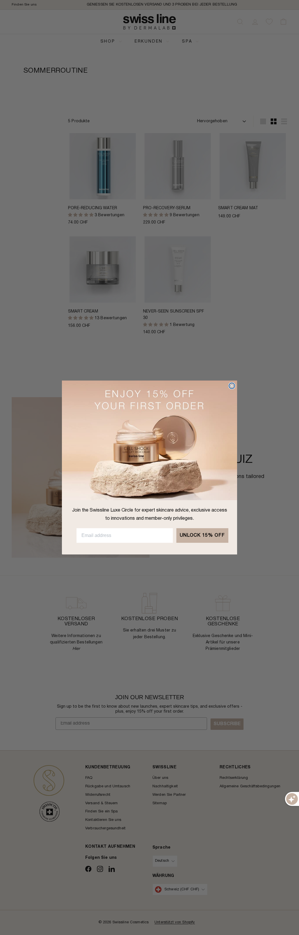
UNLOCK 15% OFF (202, 535)
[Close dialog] (232, 386)
